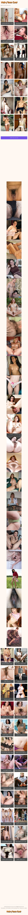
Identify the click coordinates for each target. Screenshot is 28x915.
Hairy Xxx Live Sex (14, 137)
